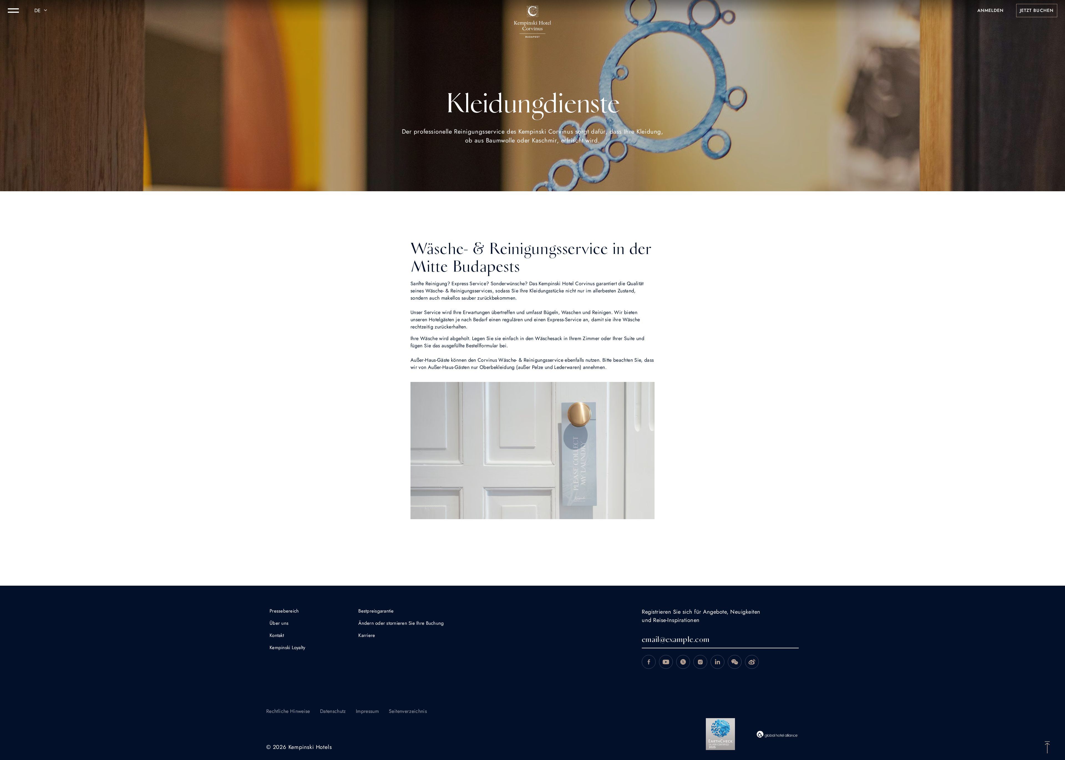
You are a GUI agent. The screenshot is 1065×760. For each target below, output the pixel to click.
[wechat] (735, 662)
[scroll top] (1047, 746)
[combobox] (41, 10)
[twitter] (683, 662)
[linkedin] (717, 662)
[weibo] (752, 662)
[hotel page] (532, 10)
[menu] (13, 10)
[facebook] (649, 662)
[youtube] (666, 662)
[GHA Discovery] (777, 734)
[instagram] (700, 662)
